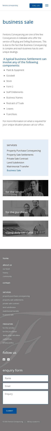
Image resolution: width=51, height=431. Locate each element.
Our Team (6, 269)
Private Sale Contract (17, 158)
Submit (9, 410)
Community (7, 276)
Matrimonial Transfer (18, 166)
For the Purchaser (10, 331)
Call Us (36, 5)
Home (6, 258)
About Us (7, 264)
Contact (6, 282)
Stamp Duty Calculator (11, 335)
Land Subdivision (15, 162)
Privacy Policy (8, 342)
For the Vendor (8, 328)
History (5, 272)
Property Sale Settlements (20, 154)
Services (7, 292)
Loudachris (36, 422)
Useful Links (7, 339)
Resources (8, 323)
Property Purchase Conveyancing (24, 150)
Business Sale (14, 170)
